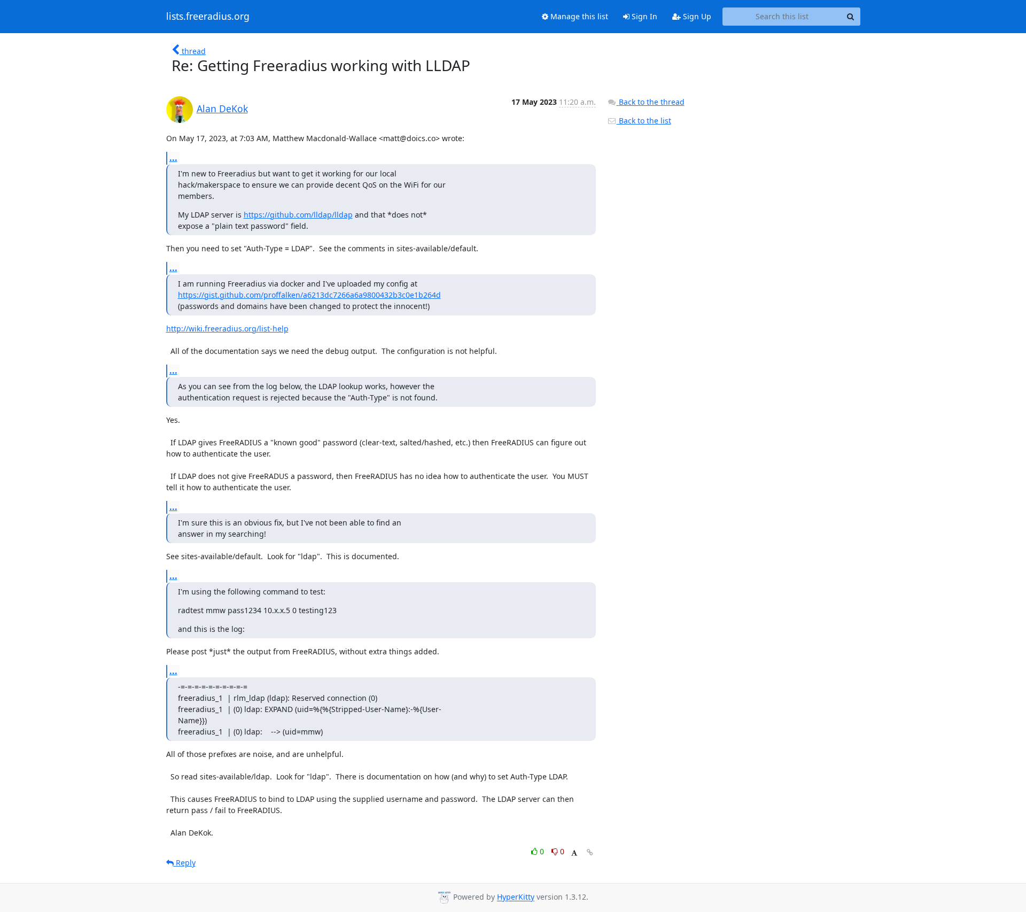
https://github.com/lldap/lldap (298, 215)
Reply (185, 862)
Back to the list (644, 120)
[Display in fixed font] (574, 853)
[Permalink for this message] (590, 852)
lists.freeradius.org (208, 16)
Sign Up (696, 16)
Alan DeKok (222, 108)
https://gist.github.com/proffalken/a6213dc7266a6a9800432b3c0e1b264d (309, 295)
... (173, 158)
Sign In (643, 16)
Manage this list (578, 16)
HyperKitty (515, 897)
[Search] (850, 16)
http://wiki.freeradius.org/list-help (227, 328)
